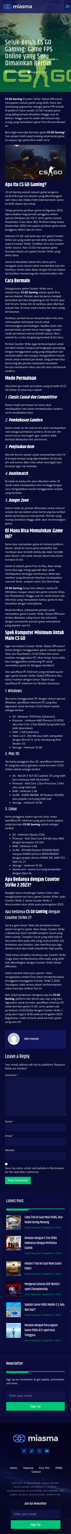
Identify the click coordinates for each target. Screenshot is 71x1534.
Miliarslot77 (38, 1487)
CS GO (32, 247)
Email (9, 1136)
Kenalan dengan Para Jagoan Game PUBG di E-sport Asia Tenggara (41, 1330)
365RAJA (52, 1487)
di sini (19, 560)
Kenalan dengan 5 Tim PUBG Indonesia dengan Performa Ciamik (41, 1243)
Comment (11, 1075)
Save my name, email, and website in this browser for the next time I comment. (34, 1170)
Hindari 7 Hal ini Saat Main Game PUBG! (43, 1266)
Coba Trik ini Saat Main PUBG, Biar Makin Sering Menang (44, 1220)
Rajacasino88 (34, 1491)
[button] (67, 6)
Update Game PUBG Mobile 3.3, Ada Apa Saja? (44, 1307)
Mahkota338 (53, 1495)
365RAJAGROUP (22, 1487)
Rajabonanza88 (16, 1491)
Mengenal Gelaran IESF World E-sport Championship (42, 1287)
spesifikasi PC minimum (24, 672)
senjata (20, 348)
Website (10, 1150)
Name (9, 1121)
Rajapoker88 (51, 1491)
